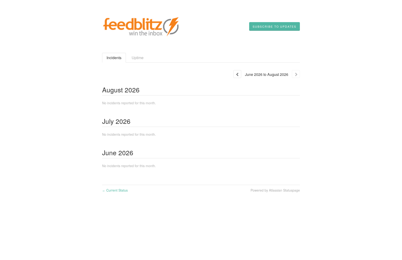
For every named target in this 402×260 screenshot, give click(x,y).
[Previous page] (237, 74)
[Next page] (296, 74)
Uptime (138, 57)
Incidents (114, 57)
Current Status (115, 190)
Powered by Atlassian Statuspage (275, 190)
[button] (274, 26)
